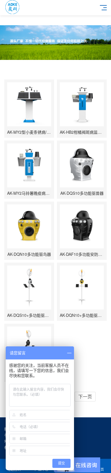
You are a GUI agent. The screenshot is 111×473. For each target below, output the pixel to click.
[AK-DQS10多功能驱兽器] (82, 165)
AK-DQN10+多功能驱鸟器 (83, 315)
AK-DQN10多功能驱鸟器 (29, 254)
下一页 (85, 396)
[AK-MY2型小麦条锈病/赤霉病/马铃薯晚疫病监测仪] (29, 104)
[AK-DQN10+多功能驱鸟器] (82, 287)
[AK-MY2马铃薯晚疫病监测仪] (29, 165)
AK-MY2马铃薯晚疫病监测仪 (32, 193)
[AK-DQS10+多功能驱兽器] (29, 287)
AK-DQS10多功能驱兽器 (82, 193)
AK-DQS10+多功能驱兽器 (30, 315)
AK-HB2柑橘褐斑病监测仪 (83, 132)
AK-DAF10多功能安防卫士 (83, 254)
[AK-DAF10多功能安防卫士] (82, 226)
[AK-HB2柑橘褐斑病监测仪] (82, 104)
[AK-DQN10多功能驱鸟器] (29, 226)
